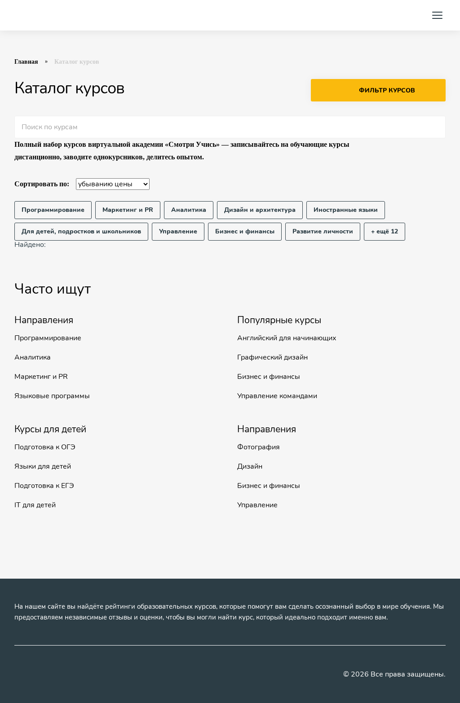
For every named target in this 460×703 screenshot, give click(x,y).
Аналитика (32, 357)
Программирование (47, 338)
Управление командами (277, 396)
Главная (26, 61)
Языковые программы (52, 396)
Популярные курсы (279, 320)
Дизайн (249, 466)
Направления (43, 320)
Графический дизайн (272, 357)
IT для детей (35, 505)
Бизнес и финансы (268, 377)
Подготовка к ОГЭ (44, 447)
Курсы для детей (50, 429)
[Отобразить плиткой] (440, 184)
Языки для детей (42, 466)
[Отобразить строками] (423, 184)
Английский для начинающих (286, 338)
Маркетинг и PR (41, 377)
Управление (257, 505)
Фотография (258, 447)
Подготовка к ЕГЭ (44, 486)
